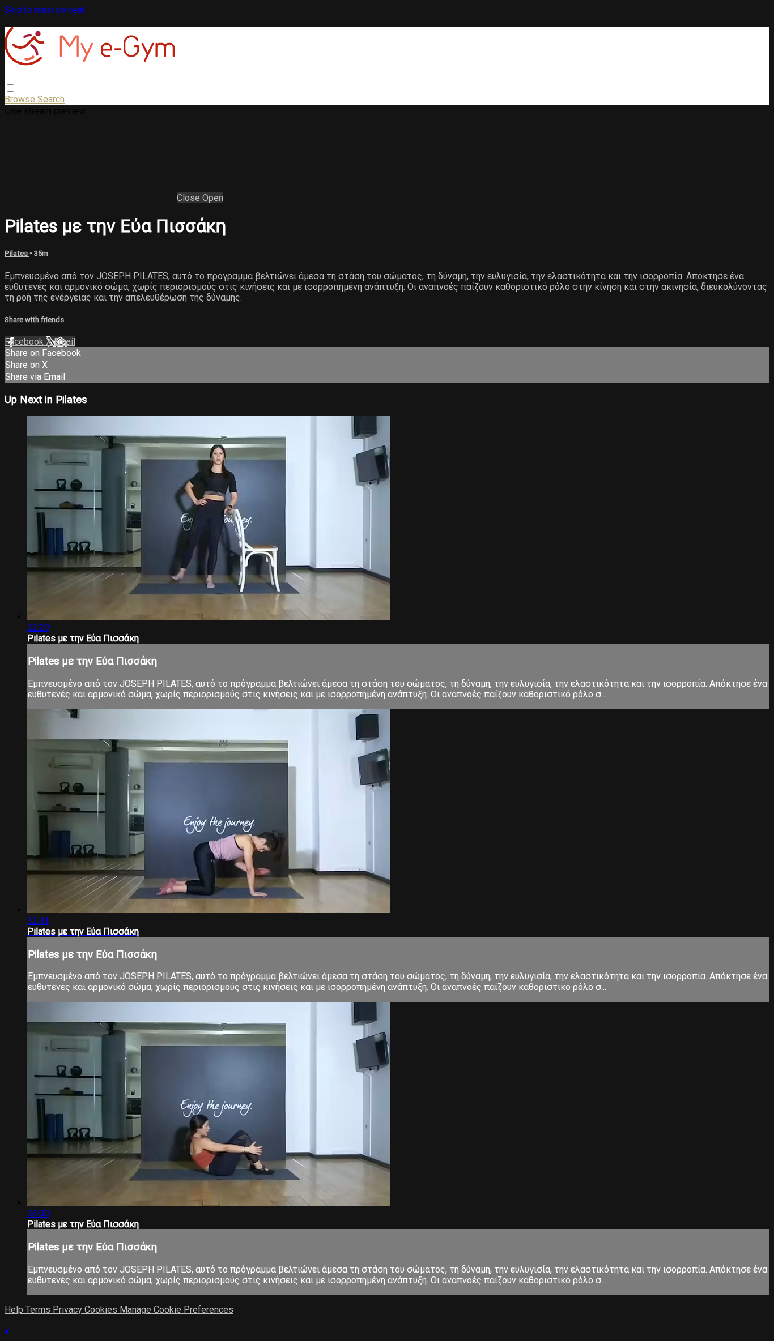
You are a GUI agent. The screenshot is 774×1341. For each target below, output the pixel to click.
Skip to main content (45, 10)
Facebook (25, 341)
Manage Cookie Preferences (176, 1309)
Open (212, 197)
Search (51, 99)
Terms (39, 1309)
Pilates (17, 253)
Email (64, 341)
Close (189, 197)
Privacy (68, 1309)
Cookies (102, 1309)
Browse (21, 99)
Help (15, 1309)
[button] (10, 88)
